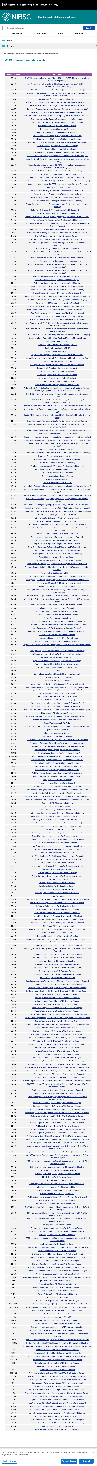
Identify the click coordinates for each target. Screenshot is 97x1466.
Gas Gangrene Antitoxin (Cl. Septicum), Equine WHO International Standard (57, 1403)
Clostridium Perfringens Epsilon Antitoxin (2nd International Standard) (57, 759)
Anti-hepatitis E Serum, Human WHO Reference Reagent (57, 1126)
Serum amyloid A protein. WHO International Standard (57, 1027)
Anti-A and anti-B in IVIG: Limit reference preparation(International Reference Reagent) (57, 334)
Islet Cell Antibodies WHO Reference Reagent (57, 1180)
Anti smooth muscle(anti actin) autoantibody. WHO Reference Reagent (57, 1419)
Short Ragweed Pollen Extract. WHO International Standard (57, 892)
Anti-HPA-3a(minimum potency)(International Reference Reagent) (57, 201)
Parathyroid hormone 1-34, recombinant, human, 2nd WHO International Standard (57, 716)
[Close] (93, 1452)
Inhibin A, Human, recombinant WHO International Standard (57, 997)
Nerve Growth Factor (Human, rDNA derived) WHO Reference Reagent (57, 1034)
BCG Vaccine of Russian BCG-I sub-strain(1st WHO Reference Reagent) (57, 319)
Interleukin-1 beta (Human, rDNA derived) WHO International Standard (57, 922)
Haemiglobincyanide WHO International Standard (57, 1244)
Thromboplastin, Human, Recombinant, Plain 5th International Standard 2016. (57, 1356)
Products (11, 53)
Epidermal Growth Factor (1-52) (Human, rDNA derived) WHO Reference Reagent (57, 991)
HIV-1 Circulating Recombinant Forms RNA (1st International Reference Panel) (57, 625)
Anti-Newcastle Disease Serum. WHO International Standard (57, 1324)
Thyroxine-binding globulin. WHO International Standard (57, 936)
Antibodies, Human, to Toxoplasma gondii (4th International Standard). (57, 605)
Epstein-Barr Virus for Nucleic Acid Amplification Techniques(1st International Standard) (57, 453)
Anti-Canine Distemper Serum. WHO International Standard (57, 1290)
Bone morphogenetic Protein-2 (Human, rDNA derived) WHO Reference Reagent (57, 1044)
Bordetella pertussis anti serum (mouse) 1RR (57, 1193)
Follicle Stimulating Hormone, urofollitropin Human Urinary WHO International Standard (57, 1017)
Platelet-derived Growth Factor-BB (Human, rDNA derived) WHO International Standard (57, 1067)
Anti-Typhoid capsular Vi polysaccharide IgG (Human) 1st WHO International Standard (57, 726)
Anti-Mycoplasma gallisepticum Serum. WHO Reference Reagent (57, 1320)
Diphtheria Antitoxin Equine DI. (57, 729)
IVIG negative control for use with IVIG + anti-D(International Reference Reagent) (57, 152)
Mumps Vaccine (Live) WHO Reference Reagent (57, 971)
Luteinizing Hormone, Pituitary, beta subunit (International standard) (57, 819)
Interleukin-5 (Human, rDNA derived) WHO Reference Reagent (57, 974)
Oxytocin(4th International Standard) (57, 806)
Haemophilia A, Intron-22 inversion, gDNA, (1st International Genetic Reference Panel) (57, 358)
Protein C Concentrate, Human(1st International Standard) (57, 236)
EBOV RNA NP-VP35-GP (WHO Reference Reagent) (57, 696)
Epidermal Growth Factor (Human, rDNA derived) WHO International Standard (57, 987)
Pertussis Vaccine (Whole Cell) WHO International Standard (57, 1051)
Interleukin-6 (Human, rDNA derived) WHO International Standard (57, 958)
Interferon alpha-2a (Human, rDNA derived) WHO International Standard (57, 1132)
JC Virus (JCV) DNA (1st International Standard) (57, 634)
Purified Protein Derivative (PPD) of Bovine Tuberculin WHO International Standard (57, 1343)
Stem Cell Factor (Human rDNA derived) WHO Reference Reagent (57, 1007)
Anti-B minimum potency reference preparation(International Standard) (57, 191)
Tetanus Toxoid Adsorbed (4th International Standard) (57, 368)
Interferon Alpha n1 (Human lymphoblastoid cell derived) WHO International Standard (57, 1112)
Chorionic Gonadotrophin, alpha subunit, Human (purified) (57, 1274)
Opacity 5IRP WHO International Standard (57, 803)
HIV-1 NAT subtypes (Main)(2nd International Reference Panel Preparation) (57, 576)
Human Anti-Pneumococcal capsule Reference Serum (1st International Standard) (57, 109)
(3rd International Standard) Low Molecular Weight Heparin (57, 540)
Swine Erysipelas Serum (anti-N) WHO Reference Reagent (57, 1363)
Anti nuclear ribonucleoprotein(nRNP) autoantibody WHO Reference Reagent (57, 1423)
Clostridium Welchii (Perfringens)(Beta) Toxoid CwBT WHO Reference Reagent (57, 1304)
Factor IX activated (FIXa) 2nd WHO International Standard (57, 664)
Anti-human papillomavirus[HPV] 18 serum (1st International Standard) (57, 466)
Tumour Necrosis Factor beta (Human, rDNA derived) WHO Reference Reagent (57, 929)
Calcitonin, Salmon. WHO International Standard (57, 1234)
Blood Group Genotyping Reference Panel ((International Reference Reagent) (57, 547)
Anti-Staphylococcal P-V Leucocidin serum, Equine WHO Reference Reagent (57, 1379)
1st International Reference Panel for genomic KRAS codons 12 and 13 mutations (57, 739)
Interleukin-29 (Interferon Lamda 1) (57, 479)
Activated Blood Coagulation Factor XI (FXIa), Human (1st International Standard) (57, 595)
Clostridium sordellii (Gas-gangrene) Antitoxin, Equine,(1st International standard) (57, 421)
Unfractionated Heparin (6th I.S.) (57, 341)
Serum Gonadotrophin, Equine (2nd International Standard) (57, 769)
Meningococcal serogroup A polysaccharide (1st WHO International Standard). (57, 631)
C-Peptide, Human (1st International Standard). (57, 608)
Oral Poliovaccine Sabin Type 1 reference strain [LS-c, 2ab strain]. (57, 469)
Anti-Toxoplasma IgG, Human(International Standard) (57, 132)
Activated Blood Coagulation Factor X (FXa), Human (57, 667)
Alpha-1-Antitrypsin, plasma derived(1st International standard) (57, 261)
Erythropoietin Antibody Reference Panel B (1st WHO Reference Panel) (57, 706)
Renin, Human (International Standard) (57, 779)
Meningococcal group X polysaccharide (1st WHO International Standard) (57, 650)
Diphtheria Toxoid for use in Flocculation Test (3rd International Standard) (57, 621)
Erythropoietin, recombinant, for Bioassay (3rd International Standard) (57, 537)
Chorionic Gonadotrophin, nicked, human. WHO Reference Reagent (57, 1254)
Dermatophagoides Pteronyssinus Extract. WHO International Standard (57, 839)
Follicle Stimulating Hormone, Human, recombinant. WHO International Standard (57, 1014)
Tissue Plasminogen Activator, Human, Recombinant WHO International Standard (57, 1247)
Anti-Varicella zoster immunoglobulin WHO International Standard (57, 1416)
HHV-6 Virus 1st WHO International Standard (57, 713)
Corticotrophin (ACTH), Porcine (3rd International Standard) (57, 763)
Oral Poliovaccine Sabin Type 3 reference (57, 476)
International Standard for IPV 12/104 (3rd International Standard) (57, 560)
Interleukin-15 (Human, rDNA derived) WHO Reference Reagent (57, 1106)
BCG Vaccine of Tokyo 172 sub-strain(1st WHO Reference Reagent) (57, 316)
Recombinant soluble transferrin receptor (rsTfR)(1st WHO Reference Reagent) (57, 299)
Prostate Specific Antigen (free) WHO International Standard (57, 1173)
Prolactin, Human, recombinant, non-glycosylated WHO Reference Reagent (57, 1231)
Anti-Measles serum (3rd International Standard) (57, 1200)
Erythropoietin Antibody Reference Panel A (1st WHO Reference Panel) (57, 703)
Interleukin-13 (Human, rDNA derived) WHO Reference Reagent (57, 1057)
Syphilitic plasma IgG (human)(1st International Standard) (57, 248)
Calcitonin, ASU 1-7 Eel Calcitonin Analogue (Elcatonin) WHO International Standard (57, 899)
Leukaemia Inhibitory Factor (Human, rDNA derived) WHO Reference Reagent (57, 1037)
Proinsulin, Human (57, 896)
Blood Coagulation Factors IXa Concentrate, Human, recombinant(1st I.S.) (57, 1183)
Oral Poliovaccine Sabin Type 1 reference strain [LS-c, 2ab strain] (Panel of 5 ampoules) (57, 115)
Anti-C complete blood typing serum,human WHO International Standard (57, 1406)
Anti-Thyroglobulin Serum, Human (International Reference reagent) (57, 773)
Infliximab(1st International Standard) (57, 733)
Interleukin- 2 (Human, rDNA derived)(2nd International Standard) (57, 916)
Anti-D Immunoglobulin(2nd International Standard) (57, 125)
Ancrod (57, 670)
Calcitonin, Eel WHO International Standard (57, 932)
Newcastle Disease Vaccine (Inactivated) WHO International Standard (57, 1327)
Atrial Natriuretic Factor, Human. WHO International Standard (57, 912)
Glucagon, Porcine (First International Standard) (57, 783)
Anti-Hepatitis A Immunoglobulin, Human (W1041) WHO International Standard (57, 1197)
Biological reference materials (26, 53)
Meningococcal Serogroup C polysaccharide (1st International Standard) (57, 364)
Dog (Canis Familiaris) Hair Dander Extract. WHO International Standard (57, 902)
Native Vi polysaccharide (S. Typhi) (57, 723)
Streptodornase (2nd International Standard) (57, 371)
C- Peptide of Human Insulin (57, 879)
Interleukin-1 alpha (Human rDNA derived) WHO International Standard (57, 919)
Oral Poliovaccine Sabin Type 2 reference (57, 472)
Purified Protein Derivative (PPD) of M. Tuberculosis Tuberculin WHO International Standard (57, 1346)
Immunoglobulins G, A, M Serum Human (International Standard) (57, 776)
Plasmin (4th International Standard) (57, 618)
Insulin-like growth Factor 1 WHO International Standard (57, 994)
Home (4, 53)
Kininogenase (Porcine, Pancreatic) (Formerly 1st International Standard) (57, 813)
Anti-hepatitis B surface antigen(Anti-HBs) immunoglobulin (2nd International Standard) (57, 296)
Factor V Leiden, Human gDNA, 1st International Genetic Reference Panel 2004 (57, 232)
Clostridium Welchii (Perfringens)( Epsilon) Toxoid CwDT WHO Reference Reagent (57, 1307)
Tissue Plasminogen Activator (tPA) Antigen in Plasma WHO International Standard (57, 1071)
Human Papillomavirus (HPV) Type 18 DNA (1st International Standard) (57, 289)
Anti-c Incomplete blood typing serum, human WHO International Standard (57, 1413)
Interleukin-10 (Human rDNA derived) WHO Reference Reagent (57, 1047)
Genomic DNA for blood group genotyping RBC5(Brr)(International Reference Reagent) (57, 508)
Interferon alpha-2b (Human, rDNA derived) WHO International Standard (57, 1109)
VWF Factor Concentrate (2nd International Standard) (57, 433)
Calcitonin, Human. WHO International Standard (57, 961)
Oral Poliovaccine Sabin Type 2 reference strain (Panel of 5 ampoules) (57, 119)
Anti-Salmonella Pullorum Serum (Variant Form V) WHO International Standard (57, 1376)
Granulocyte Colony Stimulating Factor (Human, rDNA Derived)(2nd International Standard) (57, 406)
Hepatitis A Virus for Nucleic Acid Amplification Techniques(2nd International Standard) (57, 102)
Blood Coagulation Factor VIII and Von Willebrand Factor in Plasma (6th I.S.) (57, 338)
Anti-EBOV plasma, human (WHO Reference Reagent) (57, 693)
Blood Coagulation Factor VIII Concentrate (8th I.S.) (57, 344)
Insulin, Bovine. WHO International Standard (57, 863)
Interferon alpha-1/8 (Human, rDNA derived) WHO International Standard (57, 1116)
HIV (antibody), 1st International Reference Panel (57, 149)
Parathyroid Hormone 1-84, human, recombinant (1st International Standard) (57, 1129)
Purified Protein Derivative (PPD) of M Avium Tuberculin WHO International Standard (57, 1339)
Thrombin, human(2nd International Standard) (57, 129)
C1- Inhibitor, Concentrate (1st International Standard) (57, 374)
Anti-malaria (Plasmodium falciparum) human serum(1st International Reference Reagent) (57, 486)
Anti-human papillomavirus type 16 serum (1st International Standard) (57, 258)
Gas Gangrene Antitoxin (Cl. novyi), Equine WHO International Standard (57, 1330)
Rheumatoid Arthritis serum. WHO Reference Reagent (57, 1426)
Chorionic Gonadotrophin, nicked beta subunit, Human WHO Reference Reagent (57, 1267)
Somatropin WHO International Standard (57, 1224)
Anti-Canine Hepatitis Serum (57, 1297)
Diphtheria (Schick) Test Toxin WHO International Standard (57, 1386)
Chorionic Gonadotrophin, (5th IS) (57, 348)
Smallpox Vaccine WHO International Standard (57, 1369)
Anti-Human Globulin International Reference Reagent (57, 1170)
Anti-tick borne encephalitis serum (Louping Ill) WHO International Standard (57, 1389)
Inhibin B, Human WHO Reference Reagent (57, 1177)
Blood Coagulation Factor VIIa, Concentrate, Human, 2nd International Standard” (57, 309)
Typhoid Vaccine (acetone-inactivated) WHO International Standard (57, 1396)
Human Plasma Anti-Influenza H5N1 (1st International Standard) (57, 293)
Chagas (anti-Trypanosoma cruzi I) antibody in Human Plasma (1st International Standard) (57, 440)
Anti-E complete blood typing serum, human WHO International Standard (57, 1409)
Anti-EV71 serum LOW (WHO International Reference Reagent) (57, 628)
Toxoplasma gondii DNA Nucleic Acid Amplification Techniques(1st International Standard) (57, 511)
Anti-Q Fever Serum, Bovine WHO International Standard (57, 1349)
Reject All (86, 1461)
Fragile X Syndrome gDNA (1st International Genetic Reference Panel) (57, 354)
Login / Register (79, 33)
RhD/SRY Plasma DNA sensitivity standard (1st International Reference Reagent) (57, 306)
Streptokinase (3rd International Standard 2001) (57, 99)
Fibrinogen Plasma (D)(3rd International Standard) (57, 456)
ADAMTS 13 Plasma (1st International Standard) (57, 586)
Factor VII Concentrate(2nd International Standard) (57, 514)
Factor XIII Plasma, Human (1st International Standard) (57, 145)
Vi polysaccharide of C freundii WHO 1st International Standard (57, 583)
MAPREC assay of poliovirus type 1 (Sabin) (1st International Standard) (57, 90)
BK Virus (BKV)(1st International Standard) (57, 657)
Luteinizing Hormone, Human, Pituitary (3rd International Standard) (57, 833)
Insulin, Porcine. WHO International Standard (57, 869)
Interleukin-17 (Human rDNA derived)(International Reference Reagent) (57, 112)
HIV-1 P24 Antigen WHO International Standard (57, 977)
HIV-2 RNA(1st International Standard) (57, 351)
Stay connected (17, 33)
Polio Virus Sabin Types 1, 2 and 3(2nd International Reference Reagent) (57, 171)
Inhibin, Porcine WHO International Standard (57, 926)
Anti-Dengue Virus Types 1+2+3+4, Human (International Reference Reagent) (57, 142)
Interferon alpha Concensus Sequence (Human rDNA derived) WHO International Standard (57, 1081)
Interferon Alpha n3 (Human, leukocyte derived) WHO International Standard (57, 1119)
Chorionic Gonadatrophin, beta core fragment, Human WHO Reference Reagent (57, 1270)
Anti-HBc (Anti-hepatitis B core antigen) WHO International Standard (57, 1090)
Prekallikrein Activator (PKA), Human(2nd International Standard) (57, 139)
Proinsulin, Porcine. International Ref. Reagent (57, 889)
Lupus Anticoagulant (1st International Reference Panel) (57, 611)
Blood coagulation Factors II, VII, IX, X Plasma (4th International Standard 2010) (57, 430)
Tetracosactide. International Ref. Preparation (57, 829)
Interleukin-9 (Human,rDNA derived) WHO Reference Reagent (57, 1004)
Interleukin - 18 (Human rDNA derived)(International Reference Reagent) (57, 210)
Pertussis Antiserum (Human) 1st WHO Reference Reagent (57, 279)
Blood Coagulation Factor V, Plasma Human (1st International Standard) (57, 177)
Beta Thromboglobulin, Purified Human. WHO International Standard (57, 856)
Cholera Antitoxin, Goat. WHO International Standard (57, 1294)
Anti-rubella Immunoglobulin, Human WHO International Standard (57, 1359)
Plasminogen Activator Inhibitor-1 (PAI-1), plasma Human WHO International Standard (57, 1024)
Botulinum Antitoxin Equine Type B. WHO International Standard (57, 1287)
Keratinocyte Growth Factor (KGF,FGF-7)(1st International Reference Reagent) (57, 184)
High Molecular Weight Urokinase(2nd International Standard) (57, 544)
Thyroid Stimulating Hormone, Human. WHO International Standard (57, 836)
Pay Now (60, 33)
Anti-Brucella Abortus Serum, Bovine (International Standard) (57, 753)
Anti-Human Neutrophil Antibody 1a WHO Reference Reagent (57, 459)
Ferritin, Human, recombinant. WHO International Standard (57, 1054)
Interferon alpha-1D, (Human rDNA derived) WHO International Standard (57, 866)
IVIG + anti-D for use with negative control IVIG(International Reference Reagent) (57, 155)
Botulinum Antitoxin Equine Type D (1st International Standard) (57, 766)
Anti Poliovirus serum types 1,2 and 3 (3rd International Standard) (57, 846)
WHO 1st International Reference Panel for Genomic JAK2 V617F (57, 720)
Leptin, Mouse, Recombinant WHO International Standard (57, 1190)
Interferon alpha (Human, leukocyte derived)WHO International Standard (57, 1077)
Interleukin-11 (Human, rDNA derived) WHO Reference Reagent (57, 1031)
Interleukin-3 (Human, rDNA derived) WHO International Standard (57, 984)
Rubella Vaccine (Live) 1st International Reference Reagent (57, 1011)
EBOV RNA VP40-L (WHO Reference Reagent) (57, 700)
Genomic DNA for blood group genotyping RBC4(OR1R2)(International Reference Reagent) (57, 504)
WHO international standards (48, 53)
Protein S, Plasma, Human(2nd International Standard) (57, 213)
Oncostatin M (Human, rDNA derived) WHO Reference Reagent (57, 1041)
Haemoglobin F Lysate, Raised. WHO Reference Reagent (57, 909)
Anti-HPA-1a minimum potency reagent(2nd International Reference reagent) (57, 239)
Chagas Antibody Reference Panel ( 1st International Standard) (57, 550)
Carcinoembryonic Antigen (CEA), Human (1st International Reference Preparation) (57, 789)
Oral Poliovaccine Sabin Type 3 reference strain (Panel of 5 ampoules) (57, 122)
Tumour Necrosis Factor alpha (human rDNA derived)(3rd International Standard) (57, 563)
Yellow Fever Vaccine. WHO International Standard (57, 1250)
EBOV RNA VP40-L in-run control (57, 680)
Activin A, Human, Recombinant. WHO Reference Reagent (57, 1001)
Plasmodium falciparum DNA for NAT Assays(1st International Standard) (57, 229)
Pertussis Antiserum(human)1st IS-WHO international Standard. (57, 276)
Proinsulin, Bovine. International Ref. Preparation (57, 882)
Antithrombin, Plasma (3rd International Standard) (57, 378)
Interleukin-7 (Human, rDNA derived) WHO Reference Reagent (57, 967)
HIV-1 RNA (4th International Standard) (57, 736)
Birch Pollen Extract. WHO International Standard (57, 886)
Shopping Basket (40, 33)
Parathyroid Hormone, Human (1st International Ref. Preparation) (57, 823)
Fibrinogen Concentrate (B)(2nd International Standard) (57, 449)
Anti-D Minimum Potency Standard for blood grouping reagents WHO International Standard (57, 1277)
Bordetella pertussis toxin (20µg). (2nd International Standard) (57, 674)
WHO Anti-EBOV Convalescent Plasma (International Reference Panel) (57, 746)
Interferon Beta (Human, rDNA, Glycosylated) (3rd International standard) (57, 106)
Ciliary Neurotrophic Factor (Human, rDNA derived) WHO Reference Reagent (57, 1064)
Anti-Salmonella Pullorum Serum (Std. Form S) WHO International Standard (57, 1373)
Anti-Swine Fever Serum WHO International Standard (57, 1366)
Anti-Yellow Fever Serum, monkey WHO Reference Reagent (57, 1429)
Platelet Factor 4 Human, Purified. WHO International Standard (57, 859)
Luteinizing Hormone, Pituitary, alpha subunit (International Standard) (57, 816)
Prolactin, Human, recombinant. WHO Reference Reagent (57, 1203)
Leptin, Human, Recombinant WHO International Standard (57, 1187)
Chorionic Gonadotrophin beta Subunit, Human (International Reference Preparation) (57, 796)
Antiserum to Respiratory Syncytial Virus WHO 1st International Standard (57, 743)
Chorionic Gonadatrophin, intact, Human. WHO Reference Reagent (57, 1264)
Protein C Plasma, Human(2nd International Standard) (57, 174)
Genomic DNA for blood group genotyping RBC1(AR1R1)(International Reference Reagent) (57, 495)
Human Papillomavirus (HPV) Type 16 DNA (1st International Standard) (57, 286)
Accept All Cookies (69, 1461)
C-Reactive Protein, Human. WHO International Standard (57, 906)
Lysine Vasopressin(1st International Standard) (57, 809)
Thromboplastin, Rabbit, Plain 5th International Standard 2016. (57, 1353)
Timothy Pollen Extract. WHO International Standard (57, 843)
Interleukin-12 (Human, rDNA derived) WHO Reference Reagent (57, 1102)
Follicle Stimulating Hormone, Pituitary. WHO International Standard (57, 876)
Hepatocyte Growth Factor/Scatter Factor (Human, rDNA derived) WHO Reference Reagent (57, 1152)
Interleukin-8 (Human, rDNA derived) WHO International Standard (57, 954)
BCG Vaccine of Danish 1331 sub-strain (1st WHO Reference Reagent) (57, 313)
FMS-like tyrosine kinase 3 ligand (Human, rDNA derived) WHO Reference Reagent (57, 1136)
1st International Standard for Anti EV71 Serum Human (57, 638)
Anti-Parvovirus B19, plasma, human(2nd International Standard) (57, 135)
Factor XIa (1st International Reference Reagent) (57, 557)
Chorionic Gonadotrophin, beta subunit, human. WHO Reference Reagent (57, 1257)
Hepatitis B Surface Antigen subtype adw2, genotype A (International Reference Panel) (57, 216)
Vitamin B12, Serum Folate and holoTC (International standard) (57, 194)
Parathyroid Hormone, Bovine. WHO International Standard (57, 849)
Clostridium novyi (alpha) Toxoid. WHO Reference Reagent (57, 1300)
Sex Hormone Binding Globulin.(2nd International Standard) (57, 384)
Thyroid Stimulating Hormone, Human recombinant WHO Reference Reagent (57, 1061)
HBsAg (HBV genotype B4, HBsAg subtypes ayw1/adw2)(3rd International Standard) (57, 579)
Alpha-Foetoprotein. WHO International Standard (57, 1280)
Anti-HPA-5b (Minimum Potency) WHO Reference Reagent (57, 1260)
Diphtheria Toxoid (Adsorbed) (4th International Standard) (57, 303)
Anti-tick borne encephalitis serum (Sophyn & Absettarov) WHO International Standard (57, 1393)
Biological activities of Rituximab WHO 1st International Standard (57, 654)
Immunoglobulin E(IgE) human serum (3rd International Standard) (57, 553)
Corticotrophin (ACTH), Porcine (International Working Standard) (57, 793)
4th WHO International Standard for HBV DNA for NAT (57, 521)
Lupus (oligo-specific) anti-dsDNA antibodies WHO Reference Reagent (57, 684)
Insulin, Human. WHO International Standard (57, 853)
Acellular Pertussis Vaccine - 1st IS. (57, 1314)
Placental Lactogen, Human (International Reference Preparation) (57, 786)
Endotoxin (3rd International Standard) (57, 482)
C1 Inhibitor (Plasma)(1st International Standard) (57, 381)
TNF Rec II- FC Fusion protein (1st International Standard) (57, 615)
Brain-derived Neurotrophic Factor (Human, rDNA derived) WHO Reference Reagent (57, 1139)
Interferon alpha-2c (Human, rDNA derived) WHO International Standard (57, 1122)
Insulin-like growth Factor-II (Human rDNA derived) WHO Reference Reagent (57, 1142)
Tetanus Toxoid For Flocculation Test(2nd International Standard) (57, 220)
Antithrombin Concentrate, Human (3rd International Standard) (57, 283)
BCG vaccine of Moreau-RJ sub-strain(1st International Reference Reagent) (57, 524)
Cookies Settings (9, 1461)
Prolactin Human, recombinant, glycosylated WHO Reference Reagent (57, 1228)
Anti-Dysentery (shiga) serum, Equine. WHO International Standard (57, 1310)
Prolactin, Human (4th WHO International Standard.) (57, 872)
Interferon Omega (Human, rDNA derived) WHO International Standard (57, 1074)
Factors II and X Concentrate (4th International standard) (57, 534)
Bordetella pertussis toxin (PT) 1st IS (57, 1317)
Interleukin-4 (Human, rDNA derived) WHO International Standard (57, 945)
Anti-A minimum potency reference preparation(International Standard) (57, 197)
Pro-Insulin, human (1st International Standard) (57, 463)
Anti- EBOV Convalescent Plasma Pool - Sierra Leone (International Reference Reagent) (57, 710)
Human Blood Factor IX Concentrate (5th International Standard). (57, 641)
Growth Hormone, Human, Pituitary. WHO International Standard (57, 826)
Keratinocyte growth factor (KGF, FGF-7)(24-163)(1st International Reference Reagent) (57, 181)
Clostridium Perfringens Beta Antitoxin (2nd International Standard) (57, 756)
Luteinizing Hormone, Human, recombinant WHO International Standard (57, 1167)
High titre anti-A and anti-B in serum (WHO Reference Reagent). (57, 660)
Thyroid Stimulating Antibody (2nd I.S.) (57, 361)
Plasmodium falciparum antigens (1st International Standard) (57, 749)
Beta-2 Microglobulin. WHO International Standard (57, 1284)
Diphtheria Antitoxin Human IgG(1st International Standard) (57, 518)
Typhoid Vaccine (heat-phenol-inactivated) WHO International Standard (57, 1399)
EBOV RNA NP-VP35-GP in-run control (57, 677)
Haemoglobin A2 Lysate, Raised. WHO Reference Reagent (57, 964)
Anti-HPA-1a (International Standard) (57, 187)
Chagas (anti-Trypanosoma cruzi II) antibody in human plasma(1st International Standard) (57, 437)
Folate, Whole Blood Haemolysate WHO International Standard (57, 1093)
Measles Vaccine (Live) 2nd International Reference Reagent (57, 1021)
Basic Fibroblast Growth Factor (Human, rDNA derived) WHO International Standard (57, 981)
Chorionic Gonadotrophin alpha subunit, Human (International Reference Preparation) (57, 799)
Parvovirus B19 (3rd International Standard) (57, 573)
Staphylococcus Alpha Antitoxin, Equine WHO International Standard (57, 1383)
